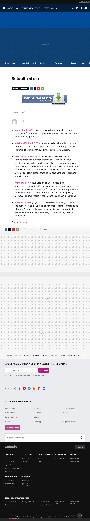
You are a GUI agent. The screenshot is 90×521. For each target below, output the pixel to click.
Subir (78, 447)
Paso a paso (10, 408)
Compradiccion (10, 487)
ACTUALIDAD (13, 8)
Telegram (85, 8)
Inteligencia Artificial (69, 422)
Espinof (40, 461)
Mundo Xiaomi (10, 471)
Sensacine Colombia (45, 505)
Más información (14, 519)
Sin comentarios (21, 88)
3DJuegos (25, 458)
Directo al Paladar (60, 458)
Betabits (33, 229)
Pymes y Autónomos (25, 484)
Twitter (72, 8)
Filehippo (24, 222)
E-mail (42, 88)
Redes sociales (11, 417)
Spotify (42, 63)
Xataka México (10, 502)
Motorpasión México (74, 502)
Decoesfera (9, 484)
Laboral (36, 417)
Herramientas (10, 413)
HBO (50, 63)
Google (73, 63)
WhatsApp (37, 422)
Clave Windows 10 (50, 355)
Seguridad (37, 413)
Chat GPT (25, 355)
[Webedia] (84, 1)
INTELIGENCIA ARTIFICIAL (31, 8)
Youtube (24, 388)
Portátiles (58, 63)
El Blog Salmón (26, 480)
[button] (21, 121)
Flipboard (77, 8)
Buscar (81, 438)
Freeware (43, 229)
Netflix (7, 422)
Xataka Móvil (9, 461)
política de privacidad (36, 375)
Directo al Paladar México (60, 502)
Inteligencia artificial (69, 408)
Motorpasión (74, 458)
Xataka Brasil (9, 505)
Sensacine (41, 458)
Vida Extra (25, 461)
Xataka (7, 458)
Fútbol (82, 63)
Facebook (81, 8)
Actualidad (37, 408)
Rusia (34, 63)
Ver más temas (12, 427)
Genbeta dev (66, 413)
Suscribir (43, 370)
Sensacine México (44, 502)
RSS (34, 388)
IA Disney (36, 355)
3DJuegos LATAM (27, 502)
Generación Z (24, 63)
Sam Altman (11, 63)
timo (63, 417)
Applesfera (9, 465)
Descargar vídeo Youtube (69, 355)
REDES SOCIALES (50, 8)
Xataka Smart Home (12, 468)
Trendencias (9, 480)
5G (66, 63)
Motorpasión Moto (77, 461)
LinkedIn (44, 388)
